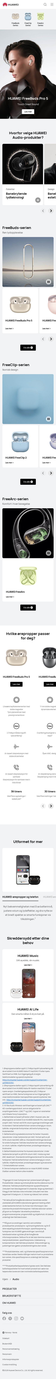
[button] (45, 4)
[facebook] (4, 1318)
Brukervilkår (7, 1343)
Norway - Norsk (11, 1332)
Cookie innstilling (9, 1364)
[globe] (3, 1333)
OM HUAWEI (9, 1302)
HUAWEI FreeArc (15, 591)
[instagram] (16, 1318)
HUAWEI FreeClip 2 (16, 457)
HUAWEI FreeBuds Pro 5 (18, 320)
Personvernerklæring (10, 1349)
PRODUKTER (9, 1288)
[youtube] (22, 1318)
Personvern (7, 1354)
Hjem (5, 1279)
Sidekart (5, 1338)
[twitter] (10, 1318)
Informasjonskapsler (10, 1359)
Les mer (28, 111)
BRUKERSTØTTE (11, 1295)
